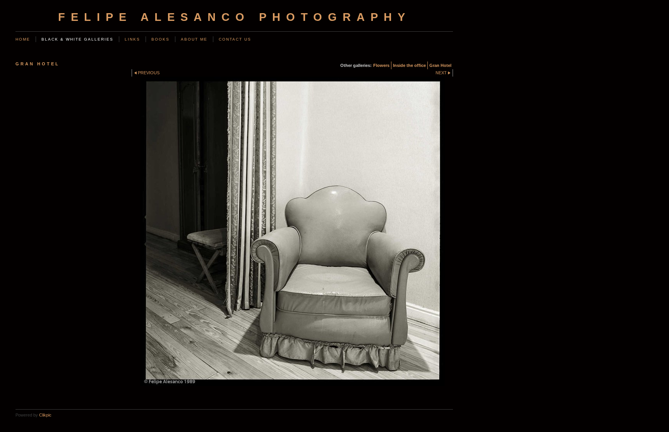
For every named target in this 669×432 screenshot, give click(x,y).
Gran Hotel (440, 65)
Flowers (381, 65)
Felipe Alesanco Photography (234, 17)
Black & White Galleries (77, 39)
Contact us (235, 39)
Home (22, 39)
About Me (194, 39)
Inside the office (409, 65)
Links (132, 39)
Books (160, 39)
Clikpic (45, 415)
